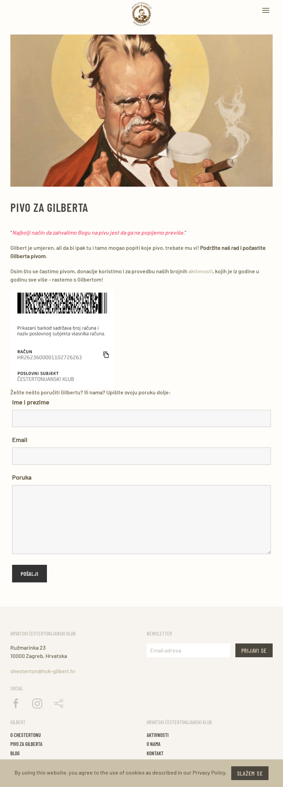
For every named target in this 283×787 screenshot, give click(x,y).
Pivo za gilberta (26, 744)
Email (19, 439)
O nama (153, 744)
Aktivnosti (157, 735)
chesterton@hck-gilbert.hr (43, 671)
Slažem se (250, 773)
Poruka (21, 477)
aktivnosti (200, 271)
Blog (15, 753)
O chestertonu (25, 735)
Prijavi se (254, 650)
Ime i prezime (30, 402)
